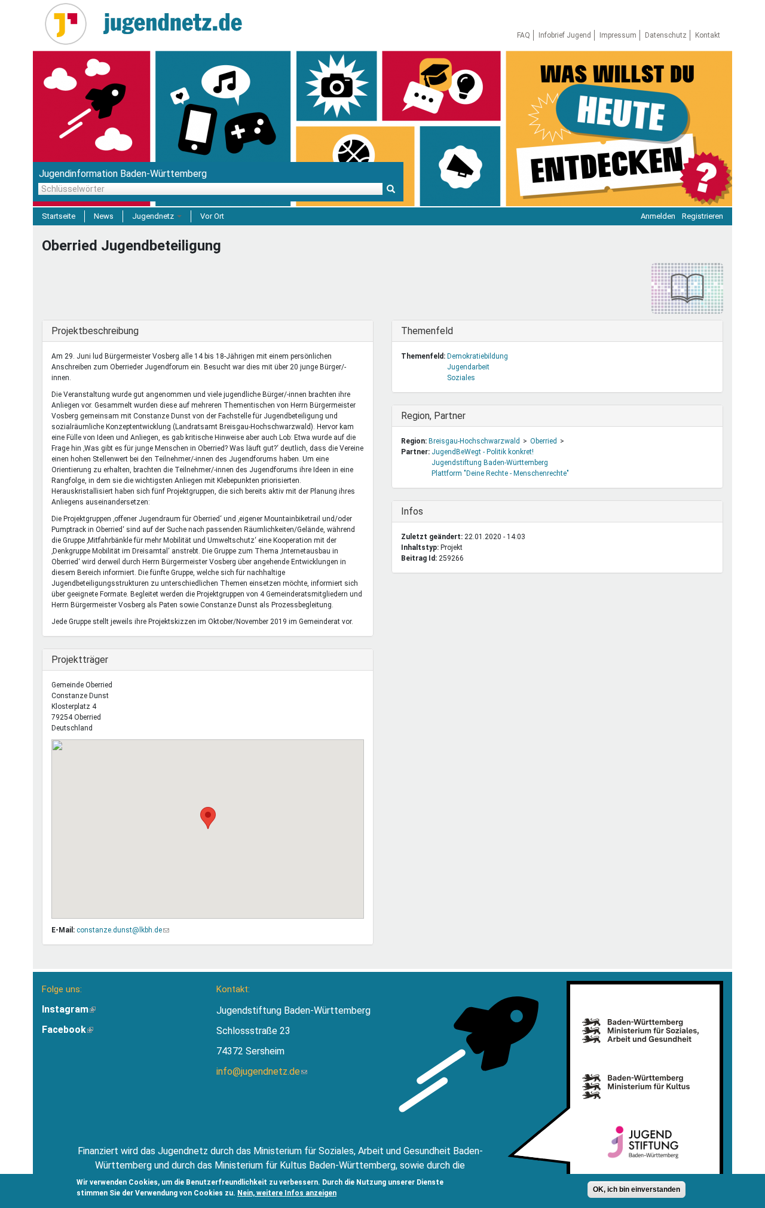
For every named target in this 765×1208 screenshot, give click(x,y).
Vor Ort (212, 216)
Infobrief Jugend (564, 35)
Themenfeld (427, 331)
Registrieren (702, 216)
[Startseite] (70, 24)
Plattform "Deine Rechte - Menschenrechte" (500, 473)
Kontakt (707, 35)
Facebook (67, 1029)
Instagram (69, 1009)
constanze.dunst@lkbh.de (122, 930)
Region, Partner (433, 415)
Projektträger (79, 659)
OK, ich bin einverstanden (636, 1189)
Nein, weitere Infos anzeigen (286, 1193)
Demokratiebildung (477, 356)
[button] (208, 818)
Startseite (58, 216)
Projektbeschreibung (95, 331)
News (104, 216)
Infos (425, 511)
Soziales (461, 378)
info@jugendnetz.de (261, 1071)
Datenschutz (666, 35)
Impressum (618, 35)
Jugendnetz (154, 216)
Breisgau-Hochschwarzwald (474, 441)
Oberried (543, 441)
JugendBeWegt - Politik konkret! (483, 452)
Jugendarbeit (468, 367)
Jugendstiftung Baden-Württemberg (490, 462)
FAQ (523, 35)
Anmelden (658, 216)
